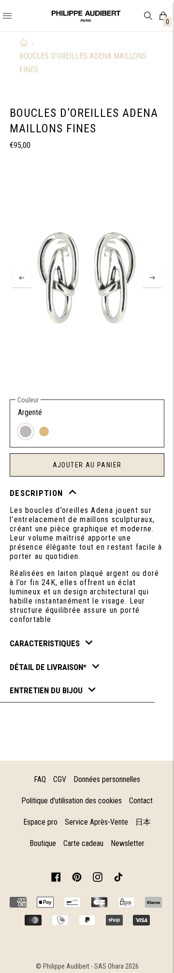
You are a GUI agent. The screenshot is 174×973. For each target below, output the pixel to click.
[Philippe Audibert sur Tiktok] (118, 878)
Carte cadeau (83, 843)
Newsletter (128, 843)
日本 (143, 822)
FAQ (40, 779)
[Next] (152, 277)
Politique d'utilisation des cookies (71, 800)
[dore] (44, 431)
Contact (141, 800)
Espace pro (40, 822)
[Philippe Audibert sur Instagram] (97, 878)
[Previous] (21, 277)
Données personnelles (106, 779)
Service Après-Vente (96, 822)
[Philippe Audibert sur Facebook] (56, 878)
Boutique (42, 843)
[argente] (25, 431)
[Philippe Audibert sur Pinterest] (77, 878)
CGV (59, 779)
